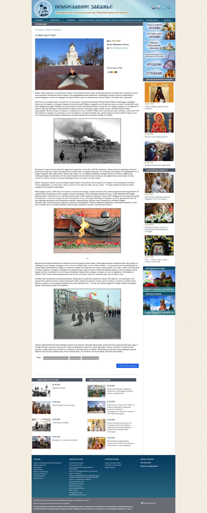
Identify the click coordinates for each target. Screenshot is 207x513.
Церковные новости (40, 474)
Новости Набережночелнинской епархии (47, 463)
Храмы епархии (103, 20)
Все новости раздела (128, 366)
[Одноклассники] (113, 71)
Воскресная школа (75, 486)
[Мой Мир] (116, 71)
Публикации (56, 30)
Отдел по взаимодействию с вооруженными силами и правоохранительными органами (84, 476)
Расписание (152, 20)
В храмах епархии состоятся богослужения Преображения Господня (156, 229)
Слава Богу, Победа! (60, 423)
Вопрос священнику (167, 20)
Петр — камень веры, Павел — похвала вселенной (157, 261)
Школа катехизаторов (76, 488)
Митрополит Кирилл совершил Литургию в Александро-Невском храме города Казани (120, 391)
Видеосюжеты (38, 478)
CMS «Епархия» (64, 503)
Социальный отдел (75, 465)
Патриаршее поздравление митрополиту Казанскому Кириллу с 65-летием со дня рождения (120, 443)
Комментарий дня (39, 465)
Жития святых (38, 469)
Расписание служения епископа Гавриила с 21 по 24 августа (157, 198)
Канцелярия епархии (76, 463)
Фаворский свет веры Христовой (157, 165)
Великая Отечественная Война (56, 358)
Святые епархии (119, 20)
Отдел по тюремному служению (80, 479)
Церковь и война (58, 388)
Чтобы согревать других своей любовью (156, 108)
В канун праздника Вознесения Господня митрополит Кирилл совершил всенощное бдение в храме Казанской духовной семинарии (119, 427)
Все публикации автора (119, 48)
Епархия (71, 20)
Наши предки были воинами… (64, 405)
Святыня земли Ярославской (156, 137)
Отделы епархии (86, 20)
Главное (39, 20)
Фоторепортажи (38, 476)
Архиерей (54, 20)
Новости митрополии (40, 472)
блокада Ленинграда (90, 358)
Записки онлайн (135, 20)
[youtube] (159, 7)
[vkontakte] (153, 7)
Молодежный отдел (76, 492)
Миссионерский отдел (76, 481)
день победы (75, 358)
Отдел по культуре (75, 473)
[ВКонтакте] (111, 71)
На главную (39, 30)
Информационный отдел (77, 495)
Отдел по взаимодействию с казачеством (83, 471)
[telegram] (164, 7)
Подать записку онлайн (113, 463)
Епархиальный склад (76, 484)
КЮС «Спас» (73, 490)
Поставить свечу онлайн (113, 465)
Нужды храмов (110, 467)
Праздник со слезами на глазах (64, 440)
